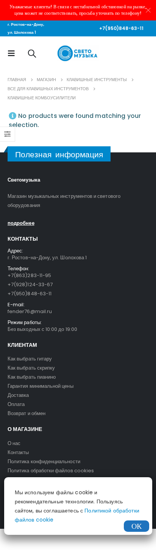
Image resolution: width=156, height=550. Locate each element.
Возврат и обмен (26, 413)
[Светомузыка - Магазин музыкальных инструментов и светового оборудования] (78, 53)
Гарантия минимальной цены (40, 386)
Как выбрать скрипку (31, 367)
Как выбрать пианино (32, 377)
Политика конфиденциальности (44, 461)
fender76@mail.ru (30, 311)
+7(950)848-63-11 (121, 28)
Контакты (18, 452)
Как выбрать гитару (30, 358)
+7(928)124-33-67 (30, 284)
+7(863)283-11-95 (29, 275)
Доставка (18, 395)
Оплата (16, 404)
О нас (14, 443)
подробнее (21, 223)
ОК (136, 526)
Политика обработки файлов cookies (51, 470)
